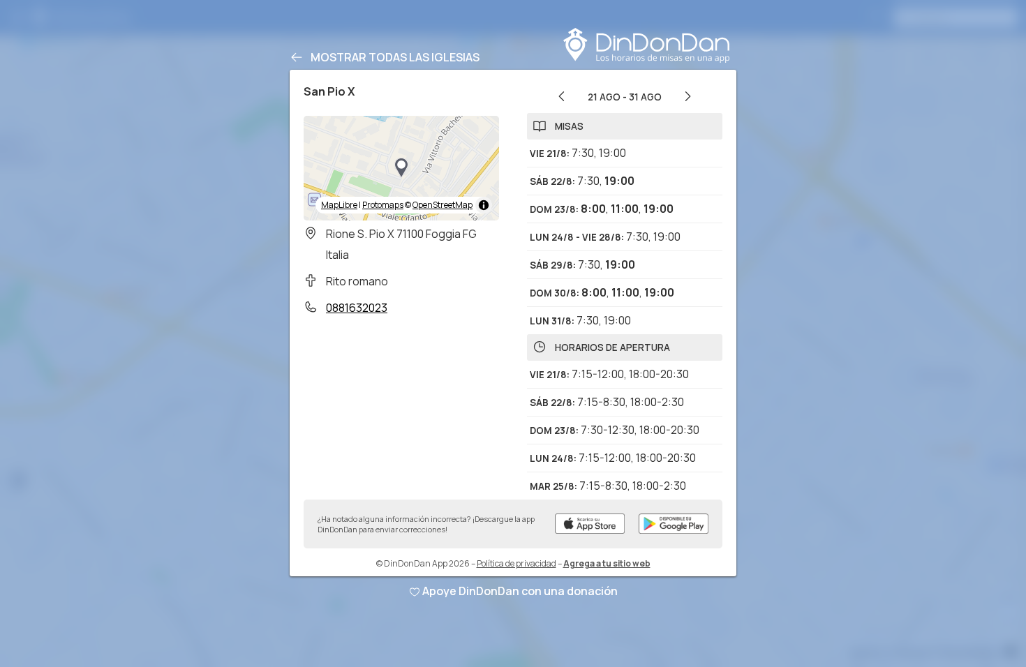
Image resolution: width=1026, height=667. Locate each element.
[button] (401, 168)
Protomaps (382, 205)
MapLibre (339, 205)
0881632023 (356, 307)
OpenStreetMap (442, 205)
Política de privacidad (516, 563)
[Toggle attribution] (483, 205)
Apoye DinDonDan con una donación (520, 591)
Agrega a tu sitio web (606, 563)
